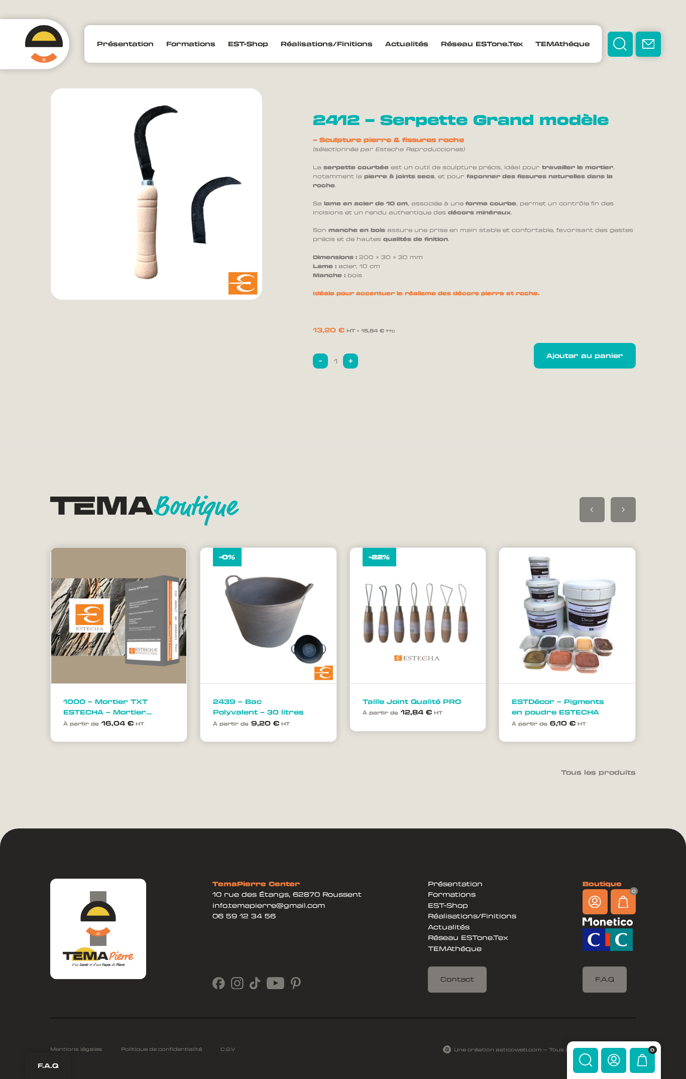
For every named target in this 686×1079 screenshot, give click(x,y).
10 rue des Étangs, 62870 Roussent (287, 894)
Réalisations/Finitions (327, 43)
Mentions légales (76, 1049)
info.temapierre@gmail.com (268, 905)
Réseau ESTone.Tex (482, 43)
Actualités (406, 43)
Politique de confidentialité (161, 1049)
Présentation (125, 43)
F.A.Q (48, 1065)
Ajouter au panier (584, 355)
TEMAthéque (562, 43)
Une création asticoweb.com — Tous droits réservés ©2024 (545, 1049)
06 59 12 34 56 (244, 915)
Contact (457, 979)
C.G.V (227, 1049)
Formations (190, 43)
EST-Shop (248, 43)
